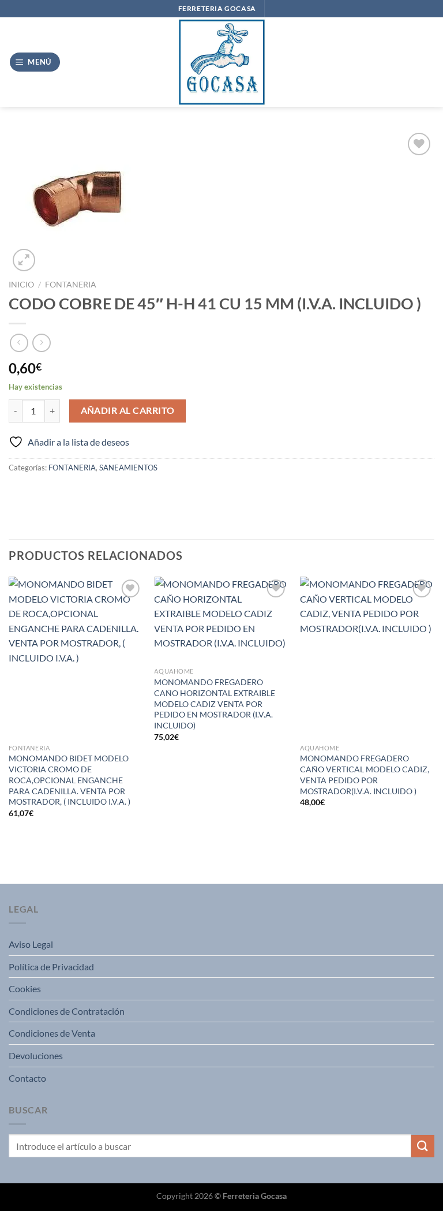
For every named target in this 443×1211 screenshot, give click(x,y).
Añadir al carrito (128, 410)
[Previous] (9, 729)
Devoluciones (36, 1055)
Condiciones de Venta (52, 1032)
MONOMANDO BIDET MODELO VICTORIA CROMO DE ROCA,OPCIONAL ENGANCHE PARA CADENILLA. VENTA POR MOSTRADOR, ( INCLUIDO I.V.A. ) (69, 779)
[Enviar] (422, 1146)
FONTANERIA (70, 284)
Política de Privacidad (51, 966)
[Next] (433, 729)
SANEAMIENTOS (128, 467)
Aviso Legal (31, 944)
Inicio (21, 284)
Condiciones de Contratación (67, 1011)
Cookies (25, 988)
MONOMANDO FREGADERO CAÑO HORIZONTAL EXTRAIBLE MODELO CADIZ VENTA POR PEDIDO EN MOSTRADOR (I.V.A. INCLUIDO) (214, 703)
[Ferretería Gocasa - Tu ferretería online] (221, 62)
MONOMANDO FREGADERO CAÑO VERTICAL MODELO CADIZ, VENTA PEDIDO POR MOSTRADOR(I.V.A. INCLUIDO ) (364, 774)
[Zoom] (24, 260)
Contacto (27, 1077)
